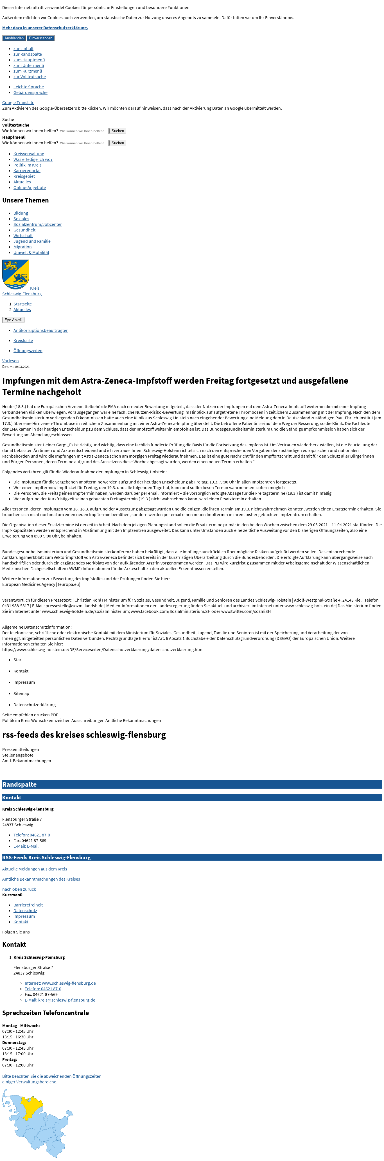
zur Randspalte (27, 54)
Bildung (20, 213)
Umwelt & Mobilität (31, 252)
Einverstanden (40, 38)
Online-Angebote (29, 187)
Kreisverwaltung (28, 153)
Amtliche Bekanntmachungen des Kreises (41, 879)
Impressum (24, 916)
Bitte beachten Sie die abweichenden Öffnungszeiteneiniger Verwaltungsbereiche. (51, 1078)
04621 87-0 (31, 835)
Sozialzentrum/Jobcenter (37, 224)
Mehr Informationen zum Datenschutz (38, 113)
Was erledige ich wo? (33, 159)
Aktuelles (22, 181)
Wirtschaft (23, 235)
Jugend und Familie (32, 241)
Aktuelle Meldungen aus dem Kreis (34, 869)
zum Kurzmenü (27, 71)
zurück (29, 889)
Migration (22, 246)
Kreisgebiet (24, 176)
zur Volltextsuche (29, 76)
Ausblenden (14, 38)
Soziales (21, 218)
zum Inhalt (23, 48)
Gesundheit (24, 230)
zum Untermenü (28, 65)
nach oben (12, 889)
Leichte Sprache (28, 86)
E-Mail (26, 846)
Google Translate (18, 102)
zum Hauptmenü (29, 59)
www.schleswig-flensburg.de (60, 983)
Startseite (22, 304)
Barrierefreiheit (28, 905)
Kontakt (20, 921)
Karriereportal (26, 170)
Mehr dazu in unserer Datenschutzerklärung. (45, 27)
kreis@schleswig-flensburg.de (60, 1000)
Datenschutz (25, 910)
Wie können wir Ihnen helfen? (30, 130)
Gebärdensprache (30, 92)
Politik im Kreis (27, 165)
